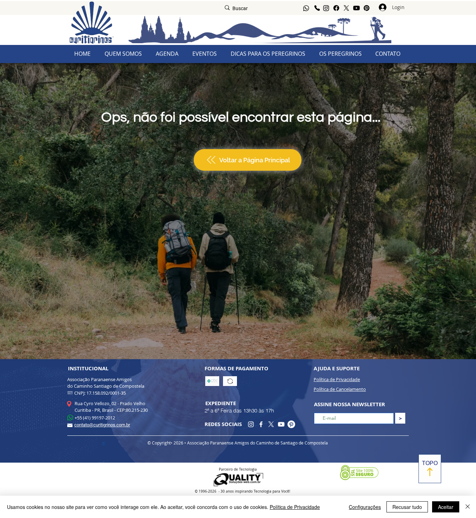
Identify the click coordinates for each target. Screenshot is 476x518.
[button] (340, 53)
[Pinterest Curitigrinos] (291, 424)
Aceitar (445, 506)
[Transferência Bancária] (230, 381)
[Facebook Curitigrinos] (261, 424)
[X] (346, 8)
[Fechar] (467, 506)
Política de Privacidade (295, 506)
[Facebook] (336, 8)
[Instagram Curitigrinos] (251, 424)
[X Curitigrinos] (271, 424)
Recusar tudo (407, 506)
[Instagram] (326, 8)
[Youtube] (356, 8)
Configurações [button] (365, 506)
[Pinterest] (366, 8)
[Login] (382, 7)
